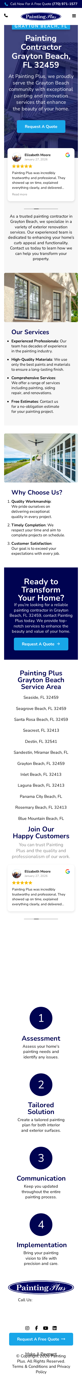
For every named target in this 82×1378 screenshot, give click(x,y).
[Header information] (6, 15)
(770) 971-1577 (48, 1300)
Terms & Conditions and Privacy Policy (41, 1369)
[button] (74, 16)
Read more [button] (19, 194)
